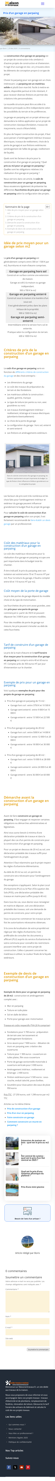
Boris (5, 48)
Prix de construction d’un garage (23, 1108)
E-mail (9, 1327)
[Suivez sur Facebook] (9, 1467)
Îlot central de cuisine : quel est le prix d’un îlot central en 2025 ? (33, 1158)
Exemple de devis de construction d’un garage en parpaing (24, 230)
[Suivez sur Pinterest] (28, 1467)
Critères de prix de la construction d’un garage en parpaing (24, 218)
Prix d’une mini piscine (32, 1187)
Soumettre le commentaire (38, 1349)
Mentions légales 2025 (18, 1437)
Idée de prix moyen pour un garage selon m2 (25, 211)
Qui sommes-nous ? (17, 1424)
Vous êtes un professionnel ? (21, 1433)
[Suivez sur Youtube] (22, 1467)
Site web (9, 1338)
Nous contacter (15, 1429)
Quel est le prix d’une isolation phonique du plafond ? (32, 1173)
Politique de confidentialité (20, 1442)
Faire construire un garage (20, 1117)
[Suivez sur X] (15, 1467)
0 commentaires (24, 48)
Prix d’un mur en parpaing (20, 1113)
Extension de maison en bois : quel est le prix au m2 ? (35, 1142)
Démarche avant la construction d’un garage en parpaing (23, 224)
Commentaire (12, 1289)
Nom (8, 1316)
